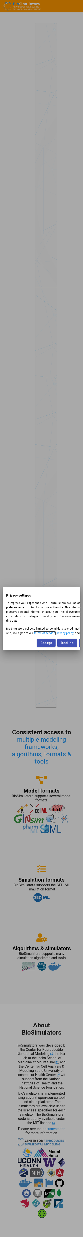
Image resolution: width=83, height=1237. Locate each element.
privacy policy (64, 633)
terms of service (44, 633)
